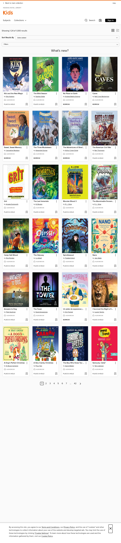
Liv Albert (39, 258)
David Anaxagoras (42, 312)
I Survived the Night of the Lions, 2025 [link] (103, 309)
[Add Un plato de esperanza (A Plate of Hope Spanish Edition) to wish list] (85, 319)
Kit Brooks (39, 204)
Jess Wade (98, 258)
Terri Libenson (99, 366)
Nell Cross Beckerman (102, 97)
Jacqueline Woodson (12, 150)
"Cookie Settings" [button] (42, 533)
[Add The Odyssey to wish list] (56, 266)
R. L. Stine (68, 204)
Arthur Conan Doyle (71, 150)
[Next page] (80, 383)
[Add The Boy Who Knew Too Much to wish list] (85, 373)
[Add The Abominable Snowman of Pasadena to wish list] (115, 212)
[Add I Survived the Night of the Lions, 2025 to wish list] (115, 319)
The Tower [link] (38, 309)
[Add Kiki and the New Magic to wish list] (26, 104)
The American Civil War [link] (102, 147)
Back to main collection (14, 3)
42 (75, 383)
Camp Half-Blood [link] (11, 255)
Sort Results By (8, 37)
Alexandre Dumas (41, 150)
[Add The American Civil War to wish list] (115, 158)
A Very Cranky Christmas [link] (43, 363)
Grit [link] (5, 201)
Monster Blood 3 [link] (70, 201)
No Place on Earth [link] (70, 94)
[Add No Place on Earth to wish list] (85, 104)
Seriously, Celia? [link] (99, 363)
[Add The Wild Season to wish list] (56, 104)
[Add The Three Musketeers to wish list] (56, 158)
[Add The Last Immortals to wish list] (56, 212)
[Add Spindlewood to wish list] (85, 266)
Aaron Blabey (69, 366)
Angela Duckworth (12, 204)
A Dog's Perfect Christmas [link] (14, 363)
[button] (89, 21)
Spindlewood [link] (68, 255)
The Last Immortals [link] (41, 201)
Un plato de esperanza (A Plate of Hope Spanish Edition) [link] (74, 309)
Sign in (111, 20)
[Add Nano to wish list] (115, 266)
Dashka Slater (40, 97)
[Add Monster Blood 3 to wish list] (85, 212)
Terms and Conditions (50, 527)
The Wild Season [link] (40, 94)
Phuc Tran (39, 366)
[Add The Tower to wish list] (56, 319)
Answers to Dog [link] (10, 309)
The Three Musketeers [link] (42, 147)
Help (114, 3)
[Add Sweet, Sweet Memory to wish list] (26, 158)
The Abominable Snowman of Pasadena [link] (103, 201)
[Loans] (100, 21)
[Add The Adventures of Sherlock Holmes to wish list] (85, 158)
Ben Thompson (99, 150)
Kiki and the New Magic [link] (13, 94)
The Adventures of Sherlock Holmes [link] (74, 147)
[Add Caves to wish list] (115, 104)
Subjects (7, 20)
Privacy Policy (69, 527)
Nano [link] (95, 255)
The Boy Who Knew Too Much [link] (74, 363)
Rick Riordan (10, 258)
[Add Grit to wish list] (26, 212)
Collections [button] (19, 20)
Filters (6, 44)
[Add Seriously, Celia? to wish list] (115, 373)
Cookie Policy (47, 536)
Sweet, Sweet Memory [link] (13, 147)
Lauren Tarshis (99, 312)
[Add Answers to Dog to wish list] (26, 319)
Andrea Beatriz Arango (72, 97)
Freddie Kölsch (70, 258)
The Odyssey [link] (39, 255)
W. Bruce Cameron (12, 366)
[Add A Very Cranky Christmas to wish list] (56, 373)
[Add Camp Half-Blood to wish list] (26, 266)
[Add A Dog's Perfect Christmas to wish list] (26, 373)
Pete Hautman (11, 312)
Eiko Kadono (10, 97)
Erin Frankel (69, 312)
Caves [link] (95, 94)
